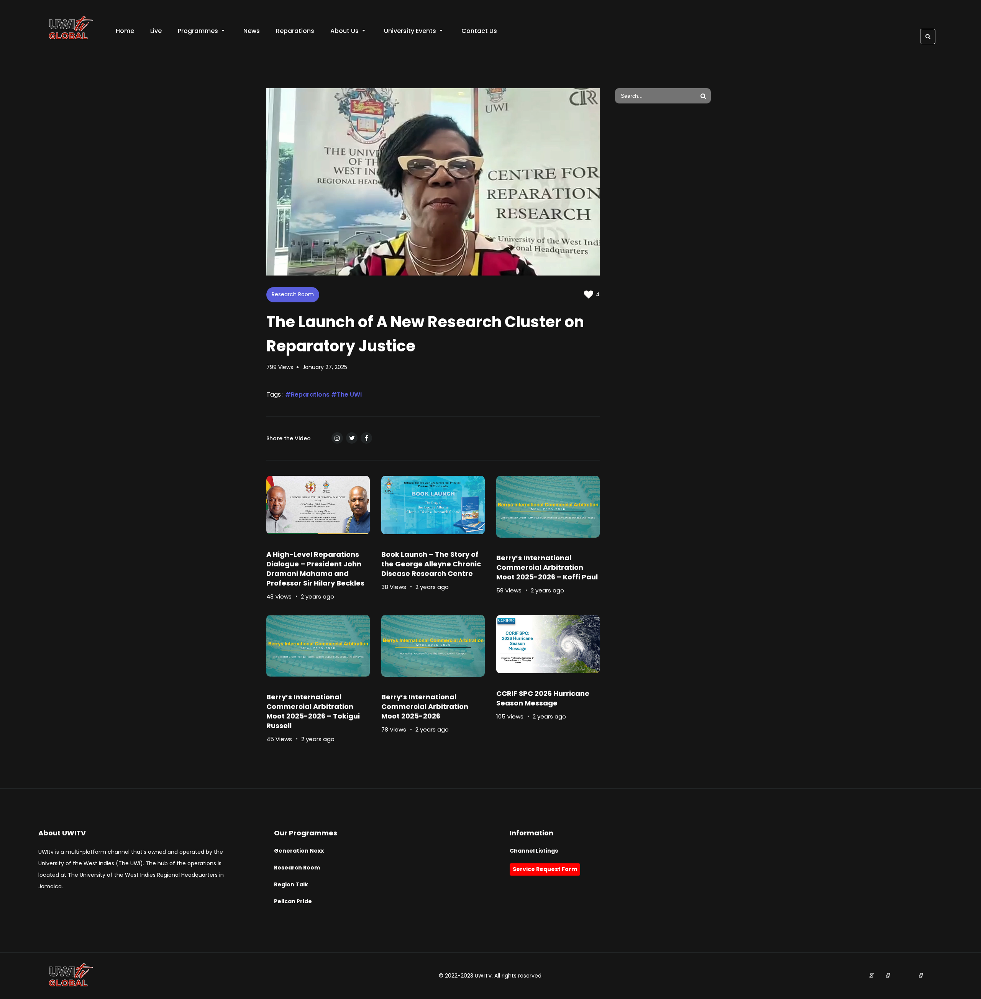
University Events (410, 30)
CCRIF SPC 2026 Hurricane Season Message (542, 698)
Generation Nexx (299, 851)
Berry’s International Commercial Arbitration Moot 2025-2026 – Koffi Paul (547, 567)
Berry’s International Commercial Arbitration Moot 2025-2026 (424, 706)
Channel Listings (534, 851)
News (251, 30)
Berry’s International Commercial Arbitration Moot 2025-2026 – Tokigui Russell (313, 711)
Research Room (293, 294)
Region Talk (291, 884)
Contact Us (479, 30)
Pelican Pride (293, 901)
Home (125, 30)
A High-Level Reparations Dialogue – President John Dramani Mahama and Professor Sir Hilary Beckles (315, 569)
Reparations (295, 30)
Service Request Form (545, 869)
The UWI (349, 394)
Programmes (198, 30)
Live (156, 30)
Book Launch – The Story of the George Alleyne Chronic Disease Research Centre (431, 564)
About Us (344, 30)
